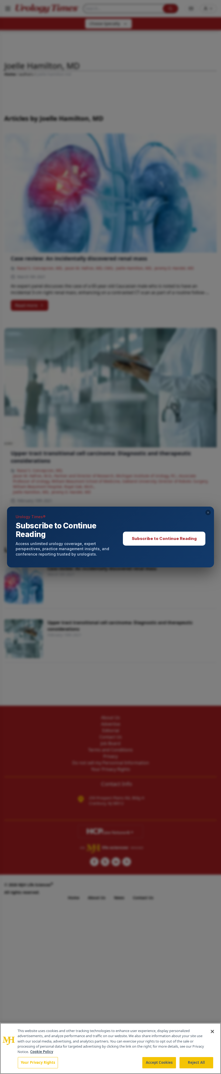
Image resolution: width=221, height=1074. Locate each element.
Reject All (196, 1062)
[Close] (212, 1031)
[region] (110, 1048)
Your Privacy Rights (38, 1062)
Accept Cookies (159, 1062)
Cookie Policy (41, 1051)
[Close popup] (208, 512)
